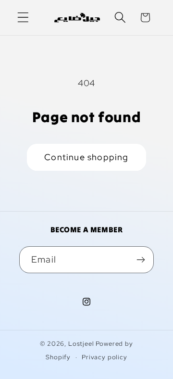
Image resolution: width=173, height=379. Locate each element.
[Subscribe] (140, 259)
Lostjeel (81, 344)
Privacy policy (104, 357)
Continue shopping (86, 157)
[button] (23, 17)
